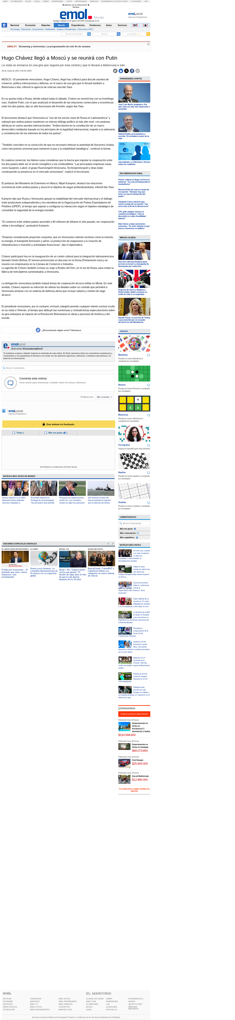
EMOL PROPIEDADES (68, 1001)
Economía (30, 25)
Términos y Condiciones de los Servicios (83, 1017)
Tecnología (15, 29)
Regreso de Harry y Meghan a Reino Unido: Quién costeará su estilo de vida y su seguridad (132, 292)
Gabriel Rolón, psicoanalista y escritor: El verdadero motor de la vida (133, 136)
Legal (37, 1)
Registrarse (142, 17)
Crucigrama (124, 445)
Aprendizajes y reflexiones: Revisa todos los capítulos (134, 163)
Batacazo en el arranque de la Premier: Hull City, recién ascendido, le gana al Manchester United (134, 663)
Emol (5, 1)
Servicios (122, 25)
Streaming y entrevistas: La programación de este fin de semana (54, 46)
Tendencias (95, 25)
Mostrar (76, 7)
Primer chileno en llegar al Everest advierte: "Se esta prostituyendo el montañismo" (134, 182)
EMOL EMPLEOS (65, 1004)
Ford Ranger (137, 760)
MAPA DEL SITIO (65, 1010)
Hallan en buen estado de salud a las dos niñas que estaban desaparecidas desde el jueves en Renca (134, 572)
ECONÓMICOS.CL (135, 999)
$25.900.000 (140, 763)
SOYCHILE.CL (112, 1010)
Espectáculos (78, 25)
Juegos (124, 331)
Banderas (123, 355)
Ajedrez (122, 472)
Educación (26, 29)
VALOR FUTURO (135, 1004)
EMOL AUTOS (64, 999)
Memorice (123, 415)
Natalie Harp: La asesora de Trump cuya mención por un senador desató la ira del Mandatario (134, 320)
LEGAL (89, 1010)
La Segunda (136, 1)
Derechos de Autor (39, 1017)
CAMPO (109, 999)
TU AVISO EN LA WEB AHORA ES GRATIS (134, 790)
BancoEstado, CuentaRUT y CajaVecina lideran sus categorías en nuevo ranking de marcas (101, 572)
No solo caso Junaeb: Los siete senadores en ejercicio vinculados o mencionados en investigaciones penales (134, 556)
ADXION (131, 1001)
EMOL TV (34, 1004)
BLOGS (89, 1007)
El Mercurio (16, 1)
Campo (46, 1)
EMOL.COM (91, 1001)
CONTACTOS (64, 1007)
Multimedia (50, 29)
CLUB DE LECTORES (95, 999)
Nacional (14, 25)
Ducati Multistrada (140, 776)
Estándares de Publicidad (110, 1017)
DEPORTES (8, 1004)
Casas (125, 1)
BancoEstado (95, 549)
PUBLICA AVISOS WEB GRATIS (134, 714)
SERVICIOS (34, 1001)
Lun (146, 1)
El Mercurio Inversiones (15, 549)
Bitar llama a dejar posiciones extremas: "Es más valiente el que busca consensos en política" (134, 226)
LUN (108, 1004)
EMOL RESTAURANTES (39, 1010)
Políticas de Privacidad (57, 1017)
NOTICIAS (7, 999)
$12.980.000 (140, 779)
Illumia (34, 549)
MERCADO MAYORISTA (133, 1008)
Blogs (28, 1)
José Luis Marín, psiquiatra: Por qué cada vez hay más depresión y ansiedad (134, 106)
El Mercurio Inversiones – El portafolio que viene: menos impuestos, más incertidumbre (15, 573)
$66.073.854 (140, 750)
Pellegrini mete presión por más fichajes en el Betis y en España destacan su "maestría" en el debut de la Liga (134, 692)
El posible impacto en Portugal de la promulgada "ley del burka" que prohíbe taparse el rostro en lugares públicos (43, 503)
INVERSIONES (112, 1001)
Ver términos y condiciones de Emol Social (58, 467)
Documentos (38, 29)
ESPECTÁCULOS (10, 1007)
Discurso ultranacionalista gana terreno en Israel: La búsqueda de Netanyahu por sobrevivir (133, 264)
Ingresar (132, 17)
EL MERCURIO (92, 1004)
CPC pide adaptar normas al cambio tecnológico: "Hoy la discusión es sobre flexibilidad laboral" (132, 215)
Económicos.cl (108, 1)
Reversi (122, 385)
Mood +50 (64, 549)
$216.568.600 (127, 735)
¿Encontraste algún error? (61, 330)
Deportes (45, 25)
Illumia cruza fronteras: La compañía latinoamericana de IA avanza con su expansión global (44, 572)
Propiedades (81, 1)
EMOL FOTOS (36, 1007)
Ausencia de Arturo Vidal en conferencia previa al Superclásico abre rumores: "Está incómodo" (133, 588)
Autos (69, 1)
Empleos (94, 1)
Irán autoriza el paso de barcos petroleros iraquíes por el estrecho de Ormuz (99, 500)
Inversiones (57, 1)
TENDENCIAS (35, 999)
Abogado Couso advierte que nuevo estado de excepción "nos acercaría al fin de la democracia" (133, 204)
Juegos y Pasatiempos (66, 29)
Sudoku (122, 502)
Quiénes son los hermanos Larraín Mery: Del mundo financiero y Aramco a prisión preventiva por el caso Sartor (133, 647)
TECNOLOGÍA (9, 1010)
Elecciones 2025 (85, 29)
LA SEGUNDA (111, 1007)
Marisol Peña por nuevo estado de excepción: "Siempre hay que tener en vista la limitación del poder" (133, 193)
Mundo (61, 25)
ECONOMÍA (8, 1001)
